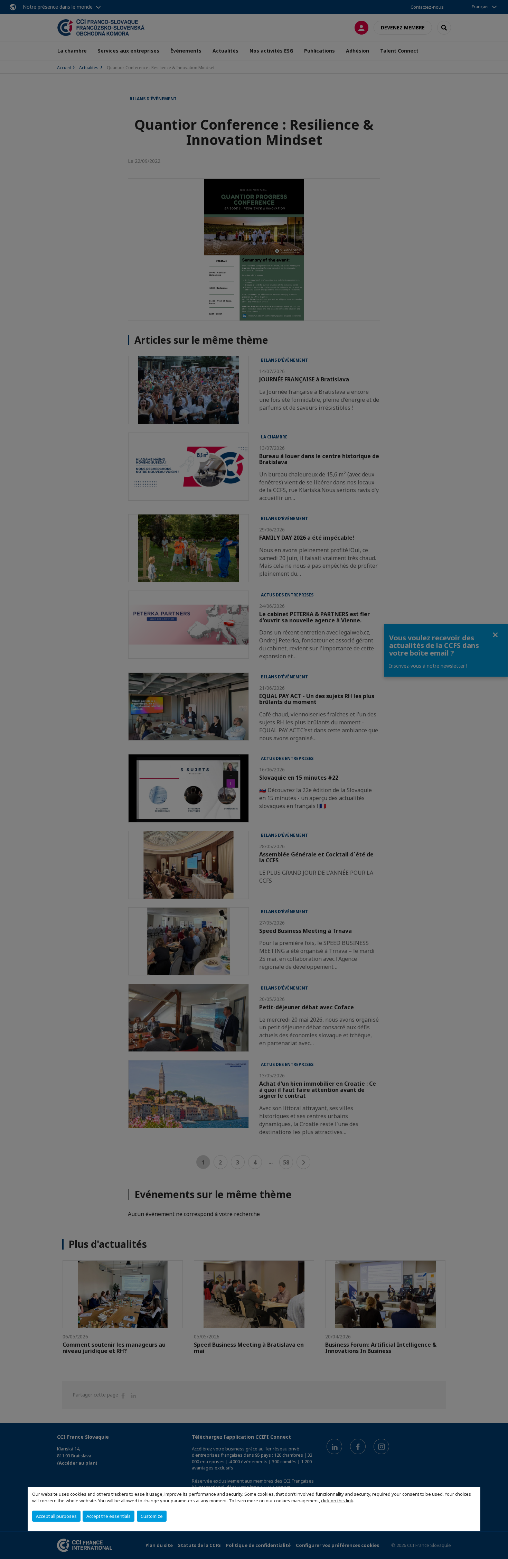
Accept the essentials (108, 1516)
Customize (152, 1516)
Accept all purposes (56, 1516)
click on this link (337, 1500)
